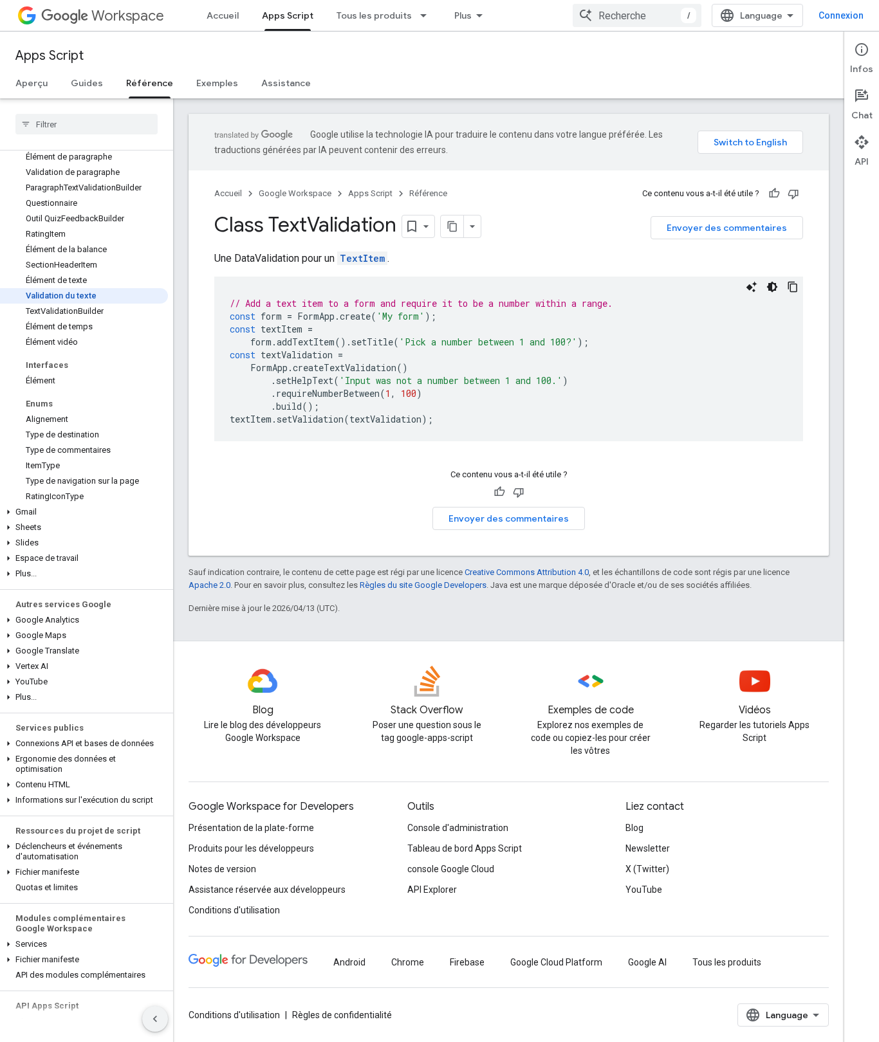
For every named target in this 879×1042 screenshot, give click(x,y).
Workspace (127, 15)
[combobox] (637, 15)
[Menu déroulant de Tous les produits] (427, 15)
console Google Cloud (450, 869)
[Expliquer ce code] (751, 287)
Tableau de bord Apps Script (464, 848)
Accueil (223, 15)
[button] (84, 512)
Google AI (647, 962)
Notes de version (222, 869)
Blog (634, 828)
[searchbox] (86, 124)
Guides (87, 83)
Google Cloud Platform (556, 962)
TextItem (362, 258)
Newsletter (647, 848)
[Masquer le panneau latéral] (155, 1019)
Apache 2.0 (209, 585)
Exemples (217, 83)
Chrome (407, 962)
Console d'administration (457, 828)
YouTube (643, 889)
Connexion (841, 15)
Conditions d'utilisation (234, 910)
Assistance (286, 83)
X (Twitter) (647, 869)
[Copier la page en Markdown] (452, 226)
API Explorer (432, 889)
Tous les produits (374, 15)
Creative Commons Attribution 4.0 (527, 572)
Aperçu (31, 83)
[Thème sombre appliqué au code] (772, 287)
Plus (463, 15)
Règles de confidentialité (342, 1015)
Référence (149, 83)
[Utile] (774, 193)
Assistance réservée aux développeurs (267, 889)
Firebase (467, 962)
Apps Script (287, 15)
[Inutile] (793, 193)
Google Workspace (295, 193)
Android (349, 962)
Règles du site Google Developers (423, 585)
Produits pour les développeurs (251, 848)
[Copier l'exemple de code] (792, 287)
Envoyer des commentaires (727, 227)
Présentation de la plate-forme (251, 828)
